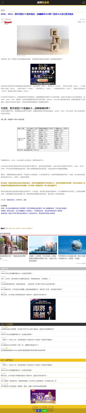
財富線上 (6, 24)
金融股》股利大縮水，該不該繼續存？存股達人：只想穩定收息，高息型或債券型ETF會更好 (31, 211)
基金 (7, 228)
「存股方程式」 (10, 200)
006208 (24, 228)
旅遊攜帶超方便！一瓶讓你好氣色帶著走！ (13, 257)
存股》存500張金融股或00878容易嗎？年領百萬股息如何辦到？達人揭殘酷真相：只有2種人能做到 (34, 208)
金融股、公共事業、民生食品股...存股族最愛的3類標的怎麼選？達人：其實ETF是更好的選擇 (43, 258)
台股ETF (18, 228)
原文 (25, 200)
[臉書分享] (39, 410)
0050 (13, 228)
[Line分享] (45, 410)
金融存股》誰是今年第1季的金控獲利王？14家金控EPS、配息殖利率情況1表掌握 (28, 213)
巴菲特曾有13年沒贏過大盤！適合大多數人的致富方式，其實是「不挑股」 (71, 257)
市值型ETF (29, 228)
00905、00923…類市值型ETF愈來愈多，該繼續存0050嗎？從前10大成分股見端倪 (37, 14)
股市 (10, 228)
